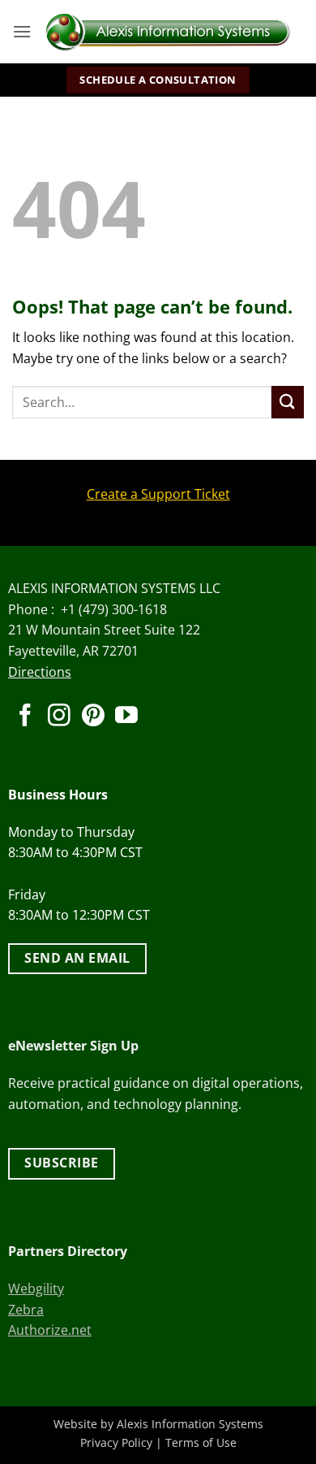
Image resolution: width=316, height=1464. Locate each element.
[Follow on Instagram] (59, 717)
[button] (22, 31)
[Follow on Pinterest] (93, 717)
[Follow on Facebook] (25, 717)
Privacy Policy (116, 1442)
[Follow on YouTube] (126, 717)
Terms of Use (201, 1442)
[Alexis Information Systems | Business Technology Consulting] (168, 32)
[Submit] (287, 402)
